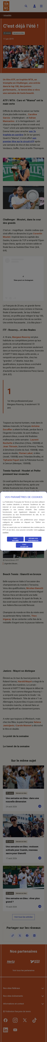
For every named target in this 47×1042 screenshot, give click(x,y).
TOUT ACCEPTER (24, 545)
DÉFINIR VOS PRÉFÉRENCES (33, 539)
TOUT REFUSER (15, 539)
